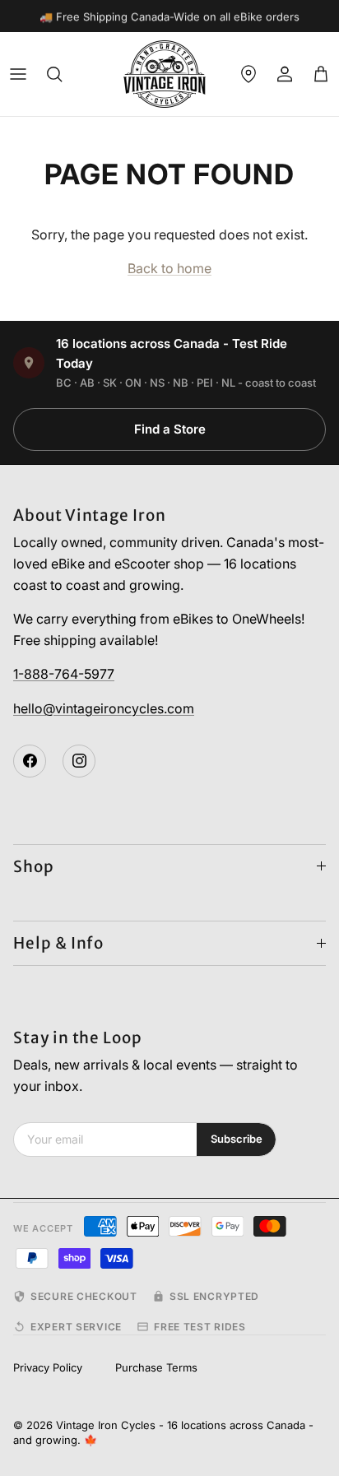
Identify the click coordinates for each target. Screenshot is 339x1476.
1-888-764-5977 (63, 674)
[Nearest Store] (248, 74)
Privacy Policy (47, 1367)
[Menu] (18, 74)
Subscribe (236, 1138)
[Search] (54, 74)
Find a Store (170, 429)
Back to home (169, 268)
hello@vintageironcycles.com (103, 708)
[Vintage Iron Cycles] (164, 74)
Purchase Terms (156, 1367)
